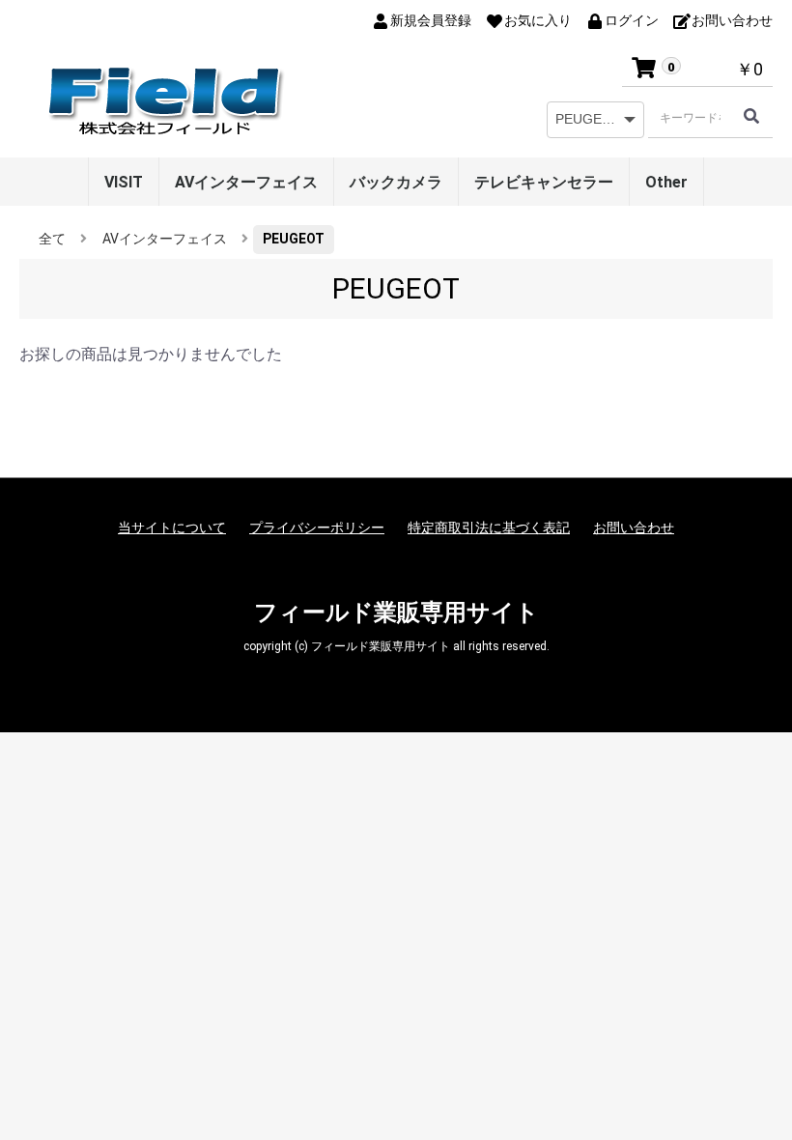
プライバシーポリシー (316, 527)
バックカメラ (396, 182)
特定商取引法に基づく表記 (489, 527)
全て (52, 238)
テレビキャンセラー (543, 182)
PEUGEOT (294, 238)
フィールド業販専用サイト (396, 612)
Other (666, 182)
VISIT (123, 182)
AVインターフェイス (246, 182)
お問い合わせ (633, 527)
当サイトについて (172, 527)
